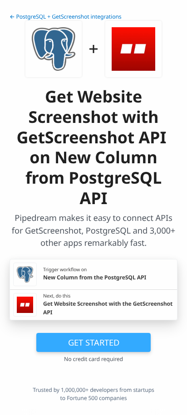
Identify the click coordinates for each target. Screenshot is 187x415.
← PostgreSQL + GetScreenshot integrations (66, 16)
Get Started (93, 342)
